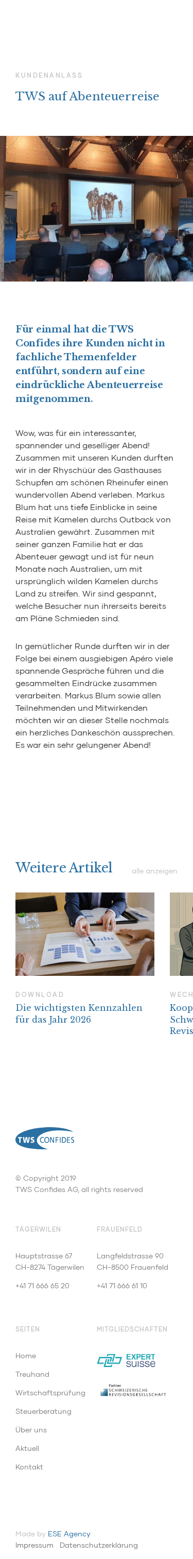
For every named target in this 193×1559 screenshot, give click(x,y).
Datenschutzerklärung (99, 1544)
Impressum (34, 1544)
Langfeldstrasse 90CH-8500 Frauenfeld (132, 1261)
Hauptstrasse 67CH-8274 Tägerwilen (49, 1261)
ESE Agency (69, 1533)
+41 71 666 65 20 (42, 1285)
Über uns (31, 1429)
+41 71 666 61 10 (122, 1285)
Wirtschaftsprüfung (50, 1392)
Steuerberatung (43, 1411)
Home (25, 1355)
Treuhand (32, 1374)
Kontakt (29, 1466)
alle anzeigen (155, 870)
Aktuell (27, 1448)
